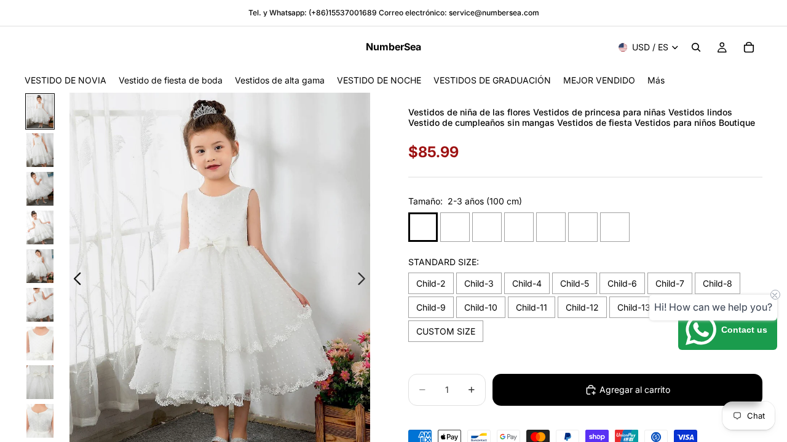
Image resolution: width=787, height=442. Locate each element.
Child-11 (531, 307)
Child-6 (622, 283)
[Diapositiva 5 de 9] (39, 266)
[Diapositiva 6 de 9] (39, 305)
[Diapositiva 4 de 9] (39, 227)
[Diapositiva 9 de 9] (39, 421)
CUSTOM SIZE (445, 331)
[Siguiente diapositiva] (365, 280)
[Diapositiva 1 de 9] (39, 111)
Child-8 (717, 283)
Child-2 (431, 283)
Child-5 (574, 283)
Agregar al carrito (634, 389)
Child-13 (634, 307)
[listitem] (656, 80)
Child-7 (669, 283)
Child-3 (479, 283)
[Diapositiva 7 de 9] (39, 343)
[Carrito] (748, 47)
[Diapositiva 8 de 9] (39, 382)
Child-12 (582, 307)
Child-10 (480, 307)
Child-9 (431, 307)
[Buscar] (696, 47)
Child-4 (527, 283)
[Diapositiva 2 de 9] (39, 150)
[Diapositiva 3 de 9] (39, 189)
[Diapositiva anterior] (74, 280)
